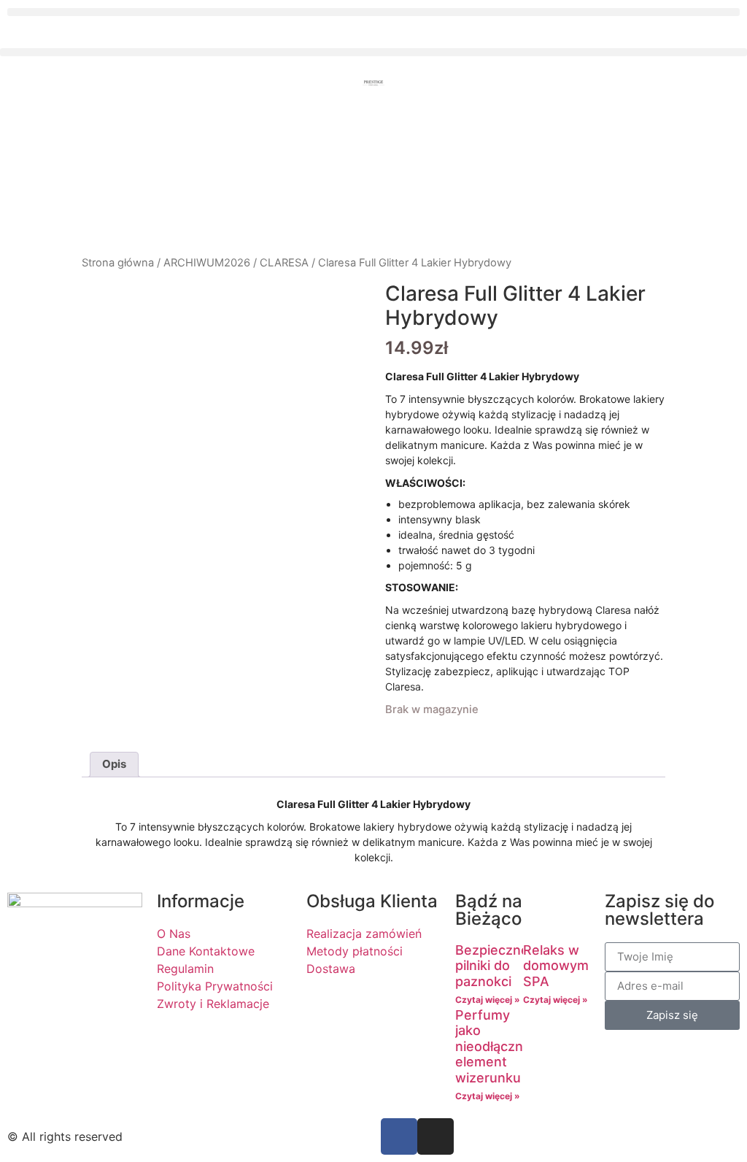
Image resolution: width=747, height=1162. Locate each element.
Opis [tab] (114, 764)
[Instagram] (435, 1136)
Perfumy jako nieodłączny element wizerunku (492, 1046)
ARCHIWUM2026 (206, 262)
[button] (373, 12)
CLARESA (284, 262)
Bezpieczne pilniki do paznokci (492, 965)
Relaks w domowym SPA (556, 965)
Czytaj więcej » (487, 999)
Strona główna (118, 262)
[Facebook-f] (399, 1136)
